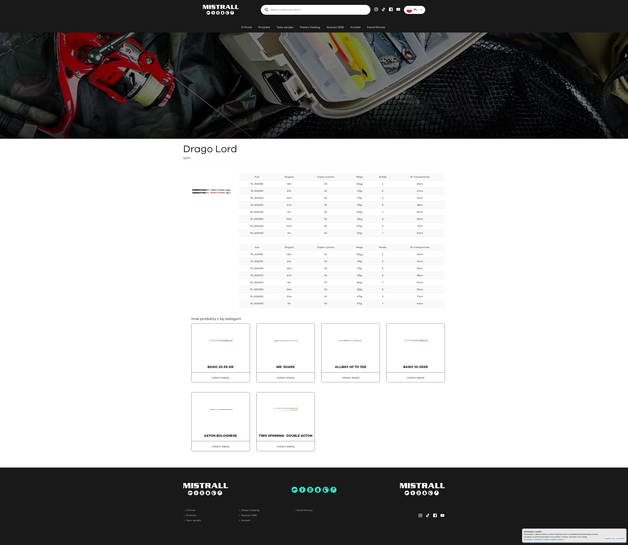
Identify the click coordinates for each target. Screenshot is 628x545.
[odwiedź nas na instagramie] (376, 9)
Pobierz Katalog (310, 27)
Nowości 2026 (335, 27)
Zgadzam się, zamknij (614, 538)
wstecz (187, 157)
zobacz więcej (220, 377)
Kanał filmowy (376, 27)
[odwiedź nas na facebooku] (390, 9)
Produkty (264, 27)
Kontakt (355, 27)
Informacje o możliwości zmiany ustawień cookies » (544, 539)
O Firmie (246, 27)
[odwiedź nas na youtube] (398, 9)
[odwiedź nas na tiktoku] (383, 9)
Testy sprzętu (285, 27)
